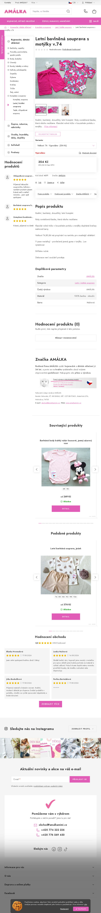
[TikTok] (66, 849)
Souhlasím (82, 909)
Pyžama (13, 77)
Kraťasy (13, 85)
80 (60, 597)
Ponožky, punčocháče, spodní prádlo (18, 53)
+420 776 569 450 (53, 835)
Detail (66, 508)
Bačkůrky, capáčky (17, 48)
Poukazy (15, 152)
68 (64, 489)
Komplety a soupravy (18, 96)
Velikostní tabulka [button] (47, 134)
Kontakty (8, 2)
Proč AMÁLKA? (21, 2)
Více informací (50, 126)
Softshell (15, 145)
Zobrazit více (50, 704)
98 (71, 597)
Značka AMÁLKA (82, 194)
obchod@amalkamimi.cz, (51, 403)
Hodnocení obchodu (50, 636)
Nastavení (64, 909)
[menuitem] (22, 21)
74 (56, 597)
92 (68, 489)
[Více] (94, 21)
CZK (74, 2)
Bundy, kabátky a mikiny (19, 66)
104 (74, 597)
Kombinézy (14, 81)
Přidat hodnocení (66, 338)
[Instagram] (60, 849)
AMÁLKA (62, 175)
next (95, 469)
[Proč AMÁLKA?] (66, 382)
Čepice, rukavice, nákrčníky (19, 126)
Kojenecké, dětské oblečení (20, 41)
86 (63, 597)
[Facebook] (54, 849)
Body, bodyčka (16, 59)
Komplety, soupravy (20, 99)
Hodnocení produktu (63, 194)
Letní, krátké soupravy (19, 105)
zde (85, 904)
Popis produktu (43, 194)
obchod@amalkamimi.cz (53, 825)
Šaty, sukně (14, 92)
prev (37, 469)
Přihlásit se (80, 779)
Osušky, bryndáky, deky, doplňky (20, 136)
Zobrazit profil (81, 729)
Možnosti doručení (89, 153)
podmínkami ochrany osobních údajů (48, 786)
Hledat (68, 11)
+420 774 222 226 (86, 11)
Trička (12, 88)
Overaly (13, 62)
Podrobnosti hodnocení (71, 49)
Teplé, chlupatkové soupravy (20, 112)
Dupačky (13, 73)
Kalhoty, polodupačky (18, 70)
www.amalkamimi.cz (73, 403)
